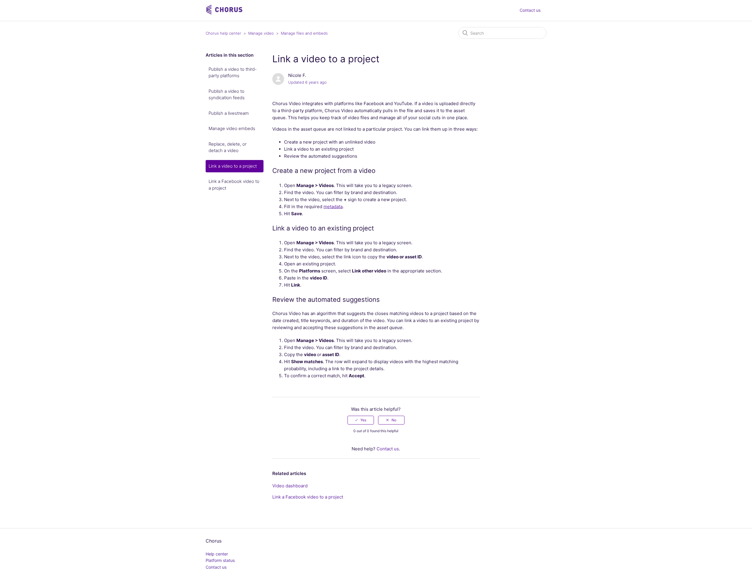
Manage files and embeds (304, 33)
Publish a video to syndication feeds (227, 94)
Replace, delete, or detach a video (227, 147)
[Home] (225, 13)
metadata (333, 206)
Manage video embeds (232, 128)
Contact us (530, 10)
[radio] (361, 420)
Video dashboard (290, 486)
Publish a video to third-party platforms (233, 72)
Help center (217, 553)
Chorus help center (223, 33)
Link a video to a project (233, 166)
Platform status (220, 560)
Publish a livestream (229, 113)
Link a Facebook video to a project (234, 185)
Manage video (261, 33)
